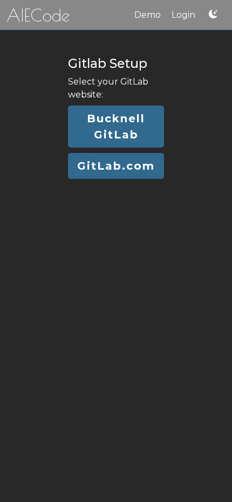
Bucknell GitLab (116, 126)
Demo (147, 15)
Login (183, 15)
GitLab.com (116, 165)
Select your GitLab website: (108, 88)
